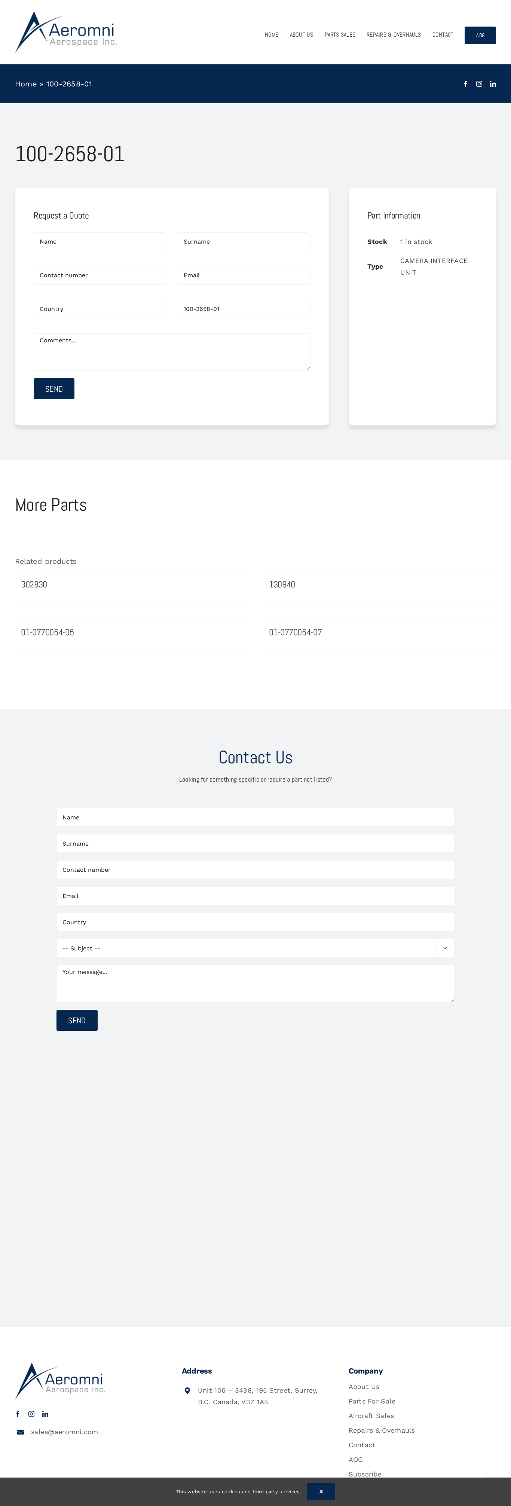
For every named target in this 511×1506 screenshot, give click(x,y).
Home (26, 83)
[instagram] (479, 84)
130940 (282, 584)
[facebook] (466, 84)
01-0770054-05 (47, 632)
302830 (34, 584)
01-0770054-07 (295, 632)
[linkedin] (493, 84)
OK (321, 1491)
